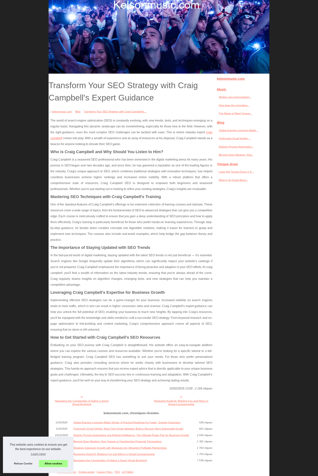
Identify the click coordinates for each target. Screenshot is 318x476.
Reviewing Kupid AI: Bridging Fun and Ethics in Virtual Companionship (181, 402)
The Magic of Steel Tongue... (235, 113)
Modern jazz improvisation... (235, 97)
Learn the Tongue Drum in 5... (236, 171)
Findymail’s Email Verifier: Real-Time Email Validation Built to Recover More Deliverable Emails (128, 428)
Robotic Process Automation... (236, 146)
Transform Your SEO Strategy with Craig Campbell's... (115, 111)
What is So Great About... (233, 180)
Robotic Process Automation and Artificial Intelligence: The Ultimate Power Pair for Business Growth (131, 435)
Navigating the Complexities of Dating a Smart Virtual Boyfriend (82, 402)
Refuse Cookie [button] (23, 463)
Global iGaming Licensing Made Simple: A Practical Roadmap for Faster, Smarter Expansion (127, 422)
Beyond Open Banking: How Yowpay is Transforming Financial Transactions (117, 441)
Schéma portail (86, 472)
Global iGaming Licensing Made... (238, 130)
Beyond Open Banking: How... (236, 154)
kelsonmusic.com (62, 111)
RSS (117, 472)
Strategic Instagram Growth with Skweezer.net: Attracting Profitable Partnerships (120, 448)
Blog (77, 111)
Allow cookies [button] (53, 463)
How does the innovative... (234, 105)
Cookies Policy (105, 472)
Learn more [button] (38, 454)
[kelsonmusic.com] (159, 37)
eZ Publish (127, 472)
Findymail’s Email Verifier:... (235, 138)
